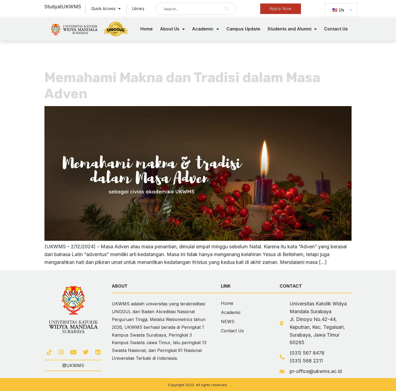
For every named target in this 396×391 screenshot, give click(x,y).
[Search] (226, 9)
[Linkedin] (98, 352)
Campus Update (243, 29)
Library (138, 8)
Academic (203, 29)
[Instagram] (61, 352)
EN (341, 10)
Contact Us (336, 29)
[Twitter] (86, 352)
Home (146, 29)
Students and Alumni (289, 29)
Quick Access (103, 8)
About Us (169, 29)
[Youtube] (73, 352)
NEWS (227, 321)
